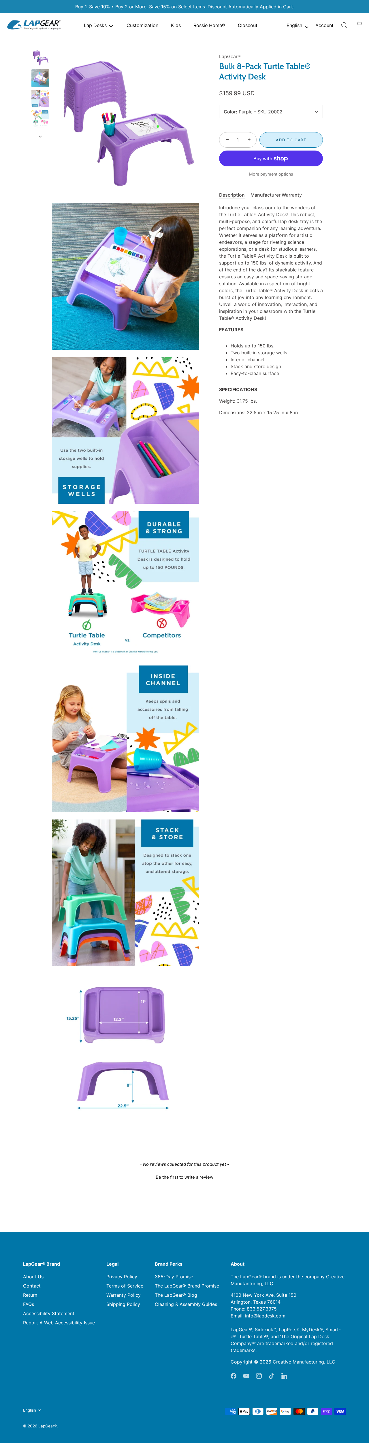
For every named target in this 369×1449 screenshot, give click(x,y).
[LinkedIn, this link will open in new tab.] (284, 1375)
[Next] (40, 136)
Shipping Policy (123, 1304)
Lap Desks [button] (96, 25)
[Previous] (40, 43)
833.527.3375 (262, 1309)
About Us (33, 1276)
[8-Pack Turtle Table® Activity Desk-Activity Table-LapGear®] (40, 58)
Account (324, 25)
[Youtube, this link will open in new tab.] (246, 1375)
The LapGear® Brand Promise (187, 1286)
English (294, 25)
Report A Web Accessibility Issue (59, 1323)
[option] (40, 79)
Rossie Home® (209, 25)
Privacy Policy (121, 1276)
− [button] (227, 139)
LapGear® (230, 56)
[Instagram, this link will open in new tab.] (259, 1375)
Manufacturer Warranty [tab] (276, 195)
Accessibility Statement (48, 1313)
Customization (142, 25)
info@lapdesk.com (265, 1316)
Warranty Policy (123, 1295)
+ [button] (249, 139)
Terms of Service (124, 1286)
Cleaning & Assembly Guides (186, 1304)
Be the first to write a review (184, 1177)
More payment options (271, 174)
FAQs (28, 1304)
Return (30, 1295)
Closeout (247, 25)
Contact (32, 1286)
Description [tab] (232, 195)
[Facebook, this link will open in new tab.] (233, 1375)
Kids (176, 25)
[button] (344, 25)
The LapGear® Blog (176, 1295)
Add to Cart (291, 140)
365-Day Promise (174, 1276)
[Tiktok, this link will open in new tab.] (271, 1375)
